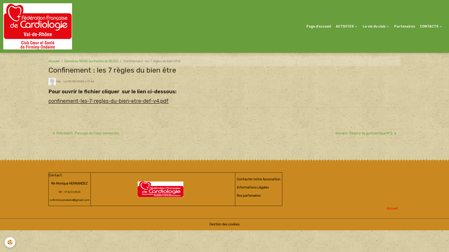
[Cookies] (10, 242)
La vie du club (374, 26)
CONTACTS (429, 26)
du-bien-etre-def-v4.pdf (140, 101)
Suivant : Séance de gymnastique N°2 (363, 133)
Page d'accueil (318, 26)
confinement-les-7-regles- (79, 101)
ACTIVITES (345, 26)
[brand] (38, 26)
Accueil (53, 61)
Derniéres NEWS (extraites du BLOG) (91, 61)
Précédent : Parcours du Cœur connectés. (88, 133)
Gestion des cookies (225, 224)
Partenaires (404, 26)
